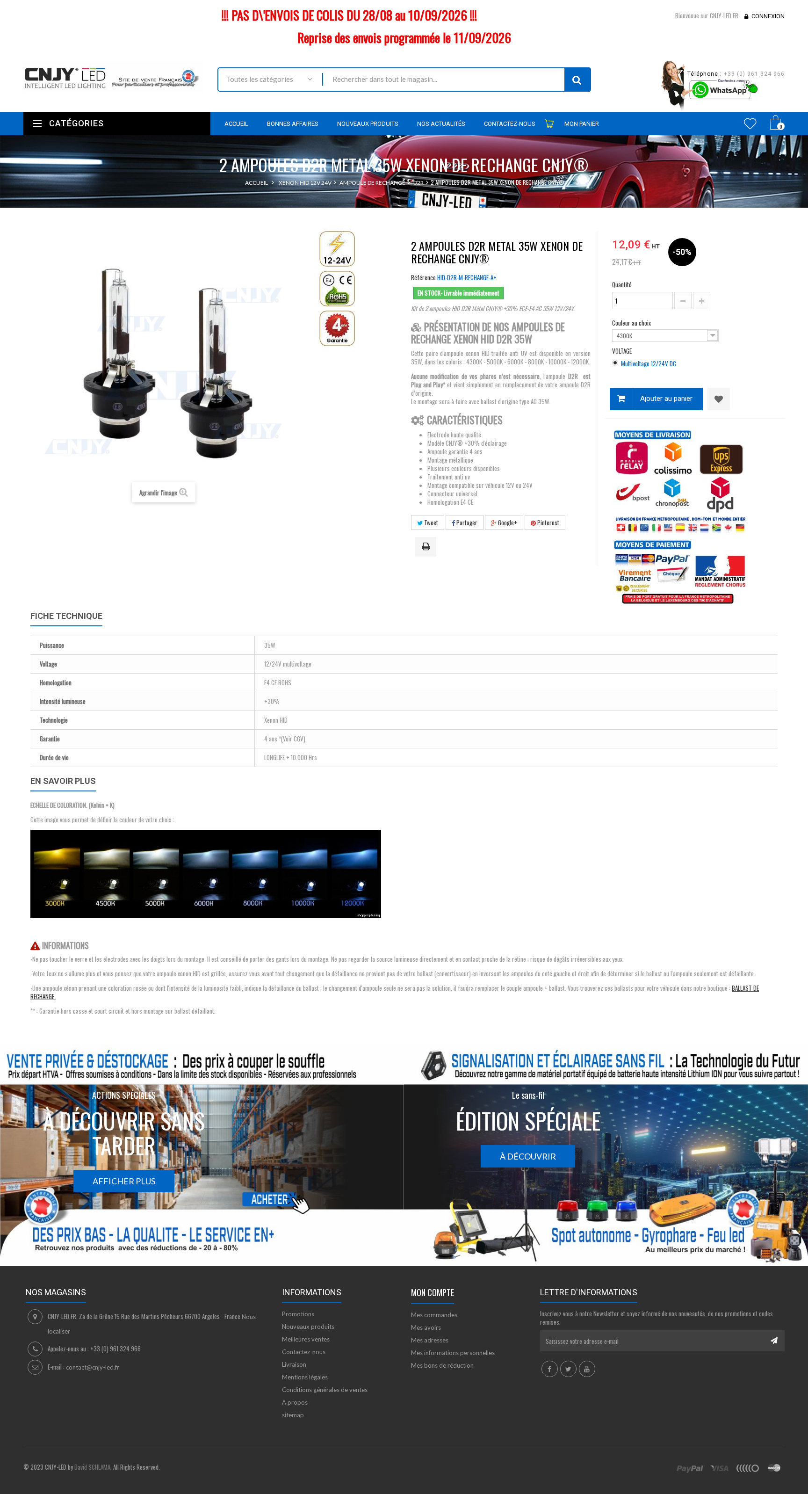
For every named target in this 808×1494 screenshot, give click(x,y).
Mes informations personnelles (453, 1352)
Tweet (430, 522)
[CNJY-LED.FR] (113, 76)
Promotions (298, 1314)
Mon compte (432, 1292)
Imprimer (427, 547)
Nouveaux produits (308, 1326)
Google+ (507, 522)
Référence (423, 277)
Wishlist (750, 123)
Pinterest (547, 522)
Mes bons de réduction (442, 1365)
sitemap (293, 1415)
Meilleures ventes (306, 1339)
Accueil (256, 182)
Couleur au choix (632, 323)
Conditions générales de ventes (325, 1389)
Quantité (622, 284)
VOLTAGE (622, 351)
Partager (466, 522)
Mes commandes (434, 1315)
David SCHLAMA (92, 1467)
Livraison (294, 1364)
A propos (295, 1402)
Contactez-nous (303, 1352)
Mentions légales (305, 1377)
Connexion (768, 16)
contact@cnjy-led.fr (92, 1367)
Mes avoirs (426, 1327)
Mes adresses (429, 1340)
